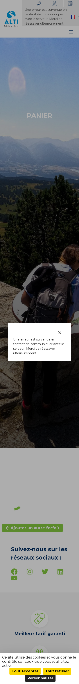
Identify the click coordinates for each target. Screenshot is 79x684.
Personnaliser (40, 678)
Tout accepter (25, 671)
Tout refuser (57, 671)
